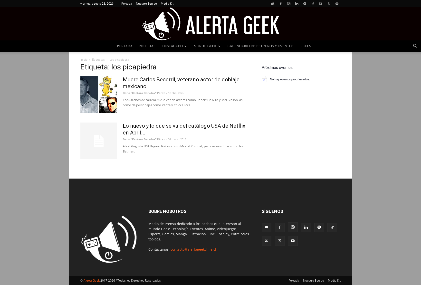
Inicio (83, 59)
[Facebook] (280, 3)
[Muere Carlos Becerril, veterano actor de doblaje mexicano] (98, 94)
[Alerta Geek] (210, 23)
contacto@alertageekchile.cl (193, 249)
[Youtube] (337, 3)
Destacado (172, 46)
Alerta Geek (92, 280)
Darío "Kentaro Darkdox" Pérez (144, 93)
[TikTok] (312, 3)
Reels (305, 46)
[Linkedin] (296, 3)
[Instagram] (288, 3)
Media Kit (167, 3)
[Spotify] (304, 3)
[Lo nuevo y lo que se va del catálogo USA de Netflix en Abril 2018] (98, 141)
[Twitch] (321, 3)
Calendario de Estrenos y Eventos (261, 46)
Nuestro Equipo (146, 3)
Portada (126, 3)
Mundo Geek (205, 46)
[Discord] (272, 3)
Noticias (147, 46)
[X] (329, 3)
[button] (415, 46)
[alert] (301, 79)
